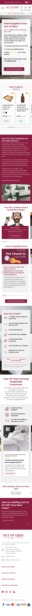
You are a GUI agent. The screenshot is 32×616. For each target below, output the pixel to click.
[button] (29, 7)
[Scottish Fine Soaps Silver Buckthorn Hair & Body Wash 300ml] (22, 98)
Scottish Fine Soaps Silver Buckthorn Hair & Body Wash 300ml (22, 109)
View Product (10, 473)
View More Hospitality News (16, 301)
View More (16, 89)
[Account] (25, 7)
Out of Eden (10, 600)
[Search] (22, 7)
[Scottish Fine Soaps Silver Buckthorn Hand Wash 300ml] (8, 98)
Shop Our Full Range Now (14, 69)
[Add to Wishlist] (12, 121)
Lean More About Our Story (11, 180)
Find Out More (15, 235)
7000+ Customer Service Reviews (16, 359)
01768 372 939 (11, 61)
